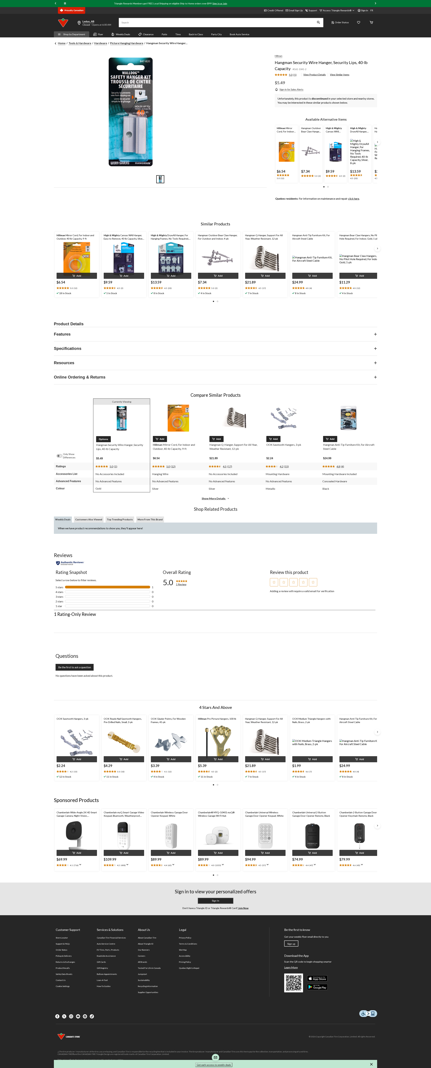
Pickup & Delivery (64, 956)
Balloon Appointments (107, 974)
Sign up (291, 944)
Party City (216, 34)
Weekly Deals (123, 34)
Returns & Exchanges (65, 962)
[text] (286, 177)
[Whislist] (358, 23)
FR (371, 10)
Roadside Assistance (106, 956)
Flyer (100, 34)
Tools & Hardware (80, 43)
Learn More (291, 967)
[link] (287, 75)
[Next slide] (375, 4)
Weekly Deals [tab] (63, 519)
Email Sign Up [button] (296, 10)
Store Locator (62, 937)
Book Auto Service (239, 34)
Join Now (243, 908)
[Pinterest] (85, 1016)
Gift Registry (102, 968)
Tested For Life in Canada (149, 968)
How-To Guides (104, 986)
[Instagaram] (71, 1016)
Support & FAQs (63, 944)
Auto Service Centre (106, 944)
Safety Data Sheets (64, 974)
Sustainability (144, 980)
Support (313, 10)
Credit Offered (275, 10)
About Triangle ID (145, 944)
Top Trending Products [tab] (120, 519)
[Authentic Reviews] (70, 563)
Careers (141, 956)
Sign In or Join (219, 3)
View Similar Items (339, 74)
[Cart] (371, 23)
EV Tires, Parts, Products (108, 950)
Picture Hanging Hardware (126, 43)
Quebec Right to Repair (189, 968)
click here (353, 198)
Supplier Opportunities (148, 992)
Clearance (148, 34)
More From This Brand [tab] (150, 519)
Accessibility (184, 956)
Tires (178, 34)
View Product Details (314, 74)
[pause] (65, 4)
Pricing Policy (185, 962)
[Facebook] (57, 1016)
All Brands (142, 962)
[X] (64, 1016)
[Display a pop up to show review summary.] (81, 866)
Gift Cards (101, 962)
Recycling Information (148, 986)
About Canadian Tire (147, 937)
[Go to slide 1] (160, 179)
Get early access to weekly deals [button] (214, 1064)
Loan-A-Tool (102, 980)
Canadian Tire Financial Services (111, 937)
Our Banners (144, 950)
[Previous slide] (55, 4)
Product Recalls (63, 968)
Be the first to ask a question (74, 667)
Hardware (100, 43)
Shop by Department (74, 34)
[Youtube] (78, 1016)
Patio (164, 34)
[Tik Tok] (92, 1016)
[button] (319, 23)
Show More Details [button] (214, 498)
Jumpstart (142, 974)
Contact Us (61, 980)
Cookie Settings (63, 986)
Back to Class (196, 34)
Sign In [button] (215, 900)
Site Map (183, 950)
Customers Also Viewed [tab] (88, 519)
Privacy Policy (185, 937)
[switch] (61, 456)
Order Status (342, 22)
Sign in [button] (364, 10)
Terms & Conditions (188, 944)
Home (61, 43)
